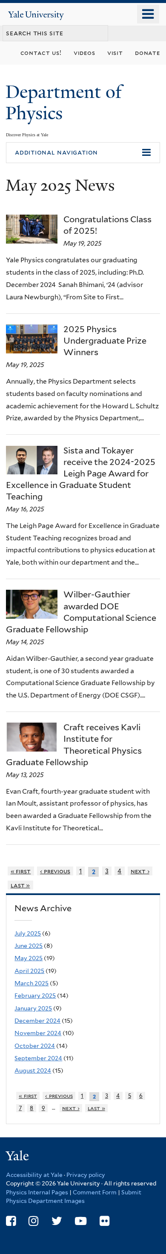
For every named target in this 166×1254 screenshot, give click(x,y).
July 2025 (27, 933)
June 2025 (28, 945)
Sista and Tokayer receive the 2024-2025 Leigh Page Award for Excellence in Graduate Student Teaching (80, 473)
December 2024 (37, 1020)
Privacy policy (85, 1174)
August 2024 (32, 1070)
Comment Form (95, 1192)
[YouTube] (80, 1221)
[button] (83, 153)
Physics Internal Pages (37, 1192)
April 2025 (29, 970)
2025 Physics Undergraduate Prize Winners (104, 340)
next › (140, 871)
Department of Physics (64, 102)
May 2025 (28, 958)
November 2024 (37, 1033)
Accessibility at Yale (34, 1174)
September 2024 (38, 1058)
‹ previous (55, 871)
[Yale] (18, 1157)
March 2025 (31, 983)
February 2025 (35, 995)
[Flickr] (104, 1221)
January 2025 (33, 1008)
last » (20, 885)
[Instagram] (33, 1221)
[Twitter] (57, 1221)
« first (21, 871)
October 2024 (34, 1045)
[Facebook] (11, 1221)
